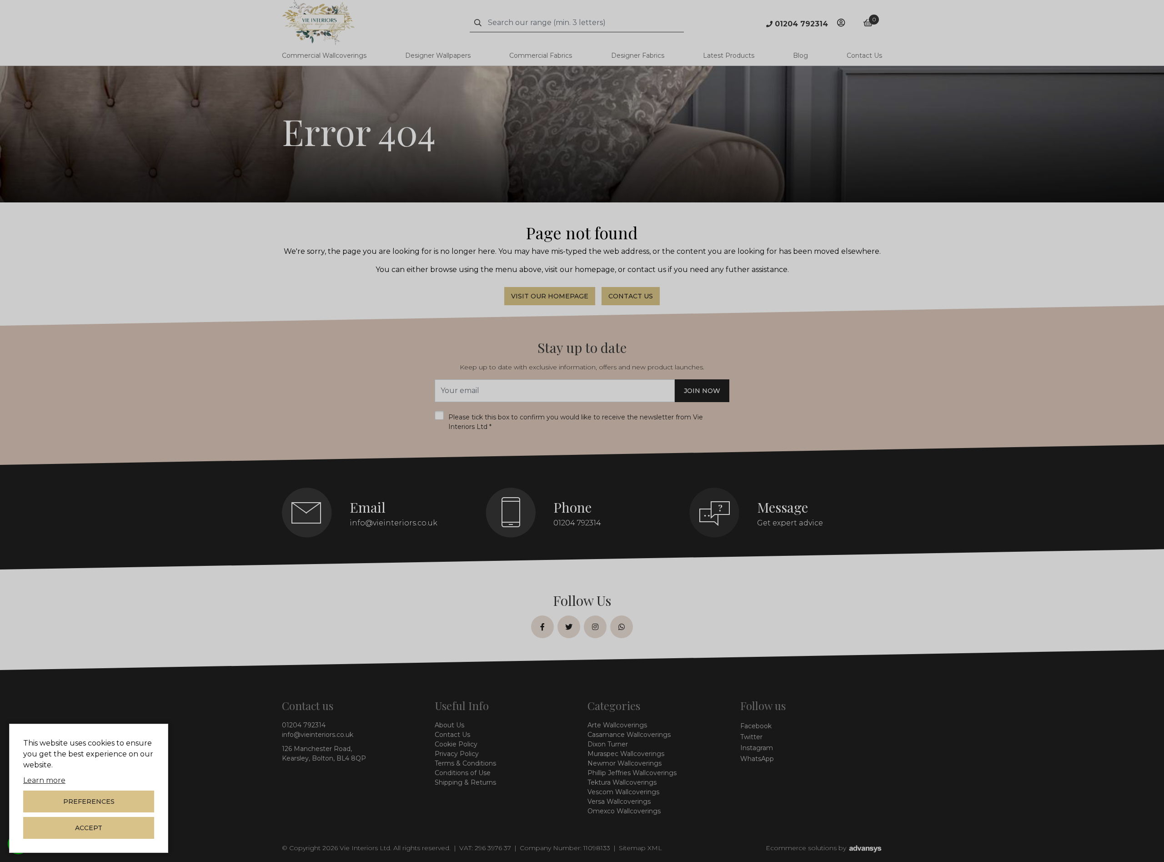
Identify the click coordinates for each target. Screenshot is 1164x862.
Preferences (89, 801)
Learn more (44, 780)
